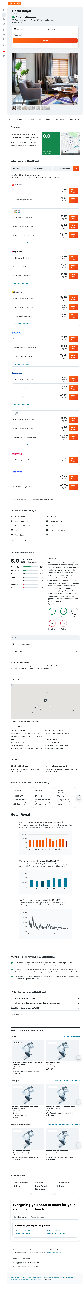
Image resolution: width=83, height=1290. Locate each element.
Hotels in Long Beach (23, 1233)
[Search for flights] (3, 10)
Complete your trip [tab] (20, 1217)
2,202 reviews (30, 17)
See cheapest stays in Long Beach (67, 1080)
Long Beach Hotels (35, 1279)
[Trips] (3, 45)
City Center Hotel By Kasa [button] (21, 1151)
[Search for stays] (3, 14)
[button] (3, 3)
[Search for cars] (3, 19)
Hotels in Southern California (19, 1279)
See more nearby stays (72, 1036)
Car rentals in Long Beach (24, 1230)
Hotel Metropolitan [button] (53, 1062)
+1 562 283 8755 (18, 22)
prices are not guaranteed (53, 1252)
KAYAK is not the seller (21, 1259)
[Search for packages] (3, 23)
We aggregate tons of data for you (26, 1262)
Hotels (23, 1277)
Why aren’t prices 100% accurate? (26, 1266)
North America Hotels (34, 1277)
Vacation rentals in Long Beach (56, 1233)
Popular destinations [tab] (38, 1217)
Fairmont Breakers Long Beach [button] (57, 1151)
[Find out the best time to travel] (3, 39)
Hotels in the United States (51, 1277)
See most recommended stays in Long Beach (64, 1124)
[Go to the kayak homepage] (14, 3)
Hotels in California (67, 1277)
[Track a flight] (3, 34)
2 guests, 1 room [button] (20, 35)
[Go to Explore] (3, 30)
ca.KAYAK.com (15, 1277)
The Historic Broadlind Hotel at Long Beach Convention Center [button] (27, 1063)
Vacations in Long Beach (54, 1230)
